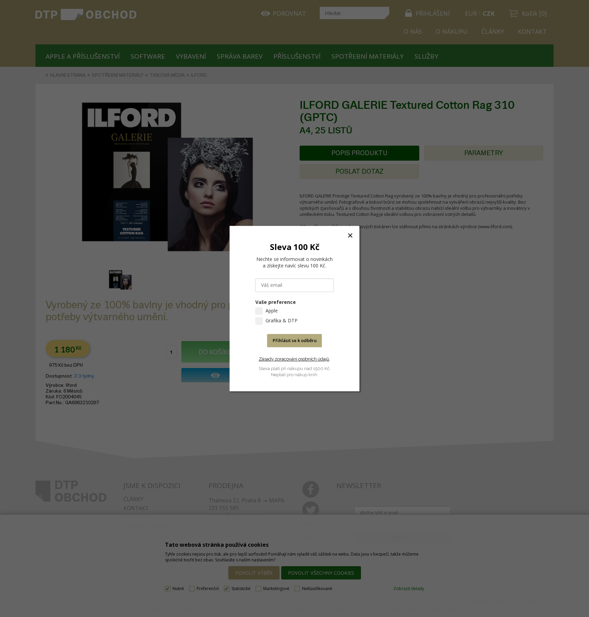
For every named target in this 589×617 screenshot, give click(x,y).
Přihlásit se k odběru (295, 340)
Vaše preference (275, 302)
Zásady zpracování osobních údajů (294, 359)
